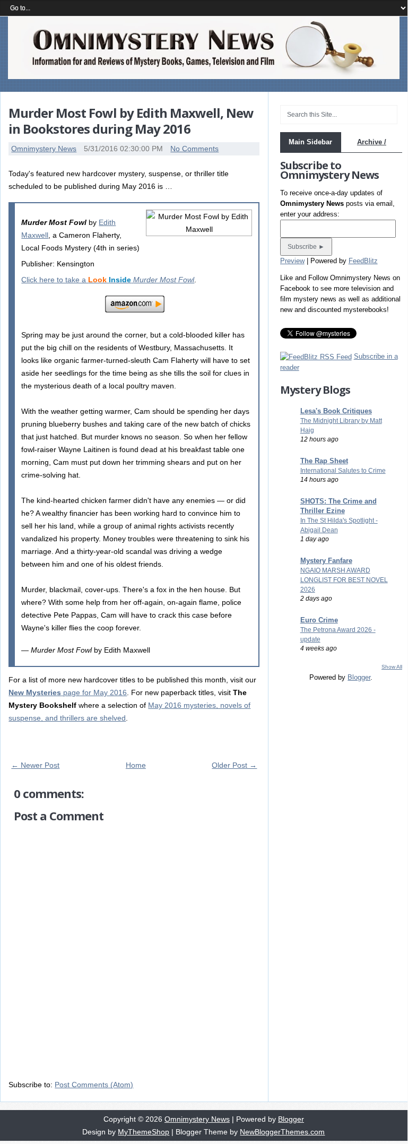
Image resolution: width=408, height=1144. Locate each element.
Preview (292, 261)
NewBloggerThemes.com (282, 1132)
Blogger (359, 677)
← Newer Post (35, 765)
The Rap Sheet (324, 461)
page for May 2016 (67, 692)
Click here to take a (107, 279)
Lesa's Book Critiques (336, 411)
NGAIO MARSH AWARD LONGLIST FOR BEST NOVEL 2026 (344, 580)
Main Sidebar (310, 142)
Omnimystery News (43, 148)
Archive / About (371, 151)
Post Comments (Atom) (94, 1084)
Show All (391, 667)
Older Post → (234, 765)
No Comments (194, 148)
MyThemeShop (143, 1132)
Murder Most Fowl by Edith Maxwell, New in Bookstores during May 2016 (131, 120)
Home (136, 765)
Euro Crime (319, 620)
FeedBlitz (363, 261)
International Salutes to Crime (343, 470)
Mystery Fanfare (326, 561)
